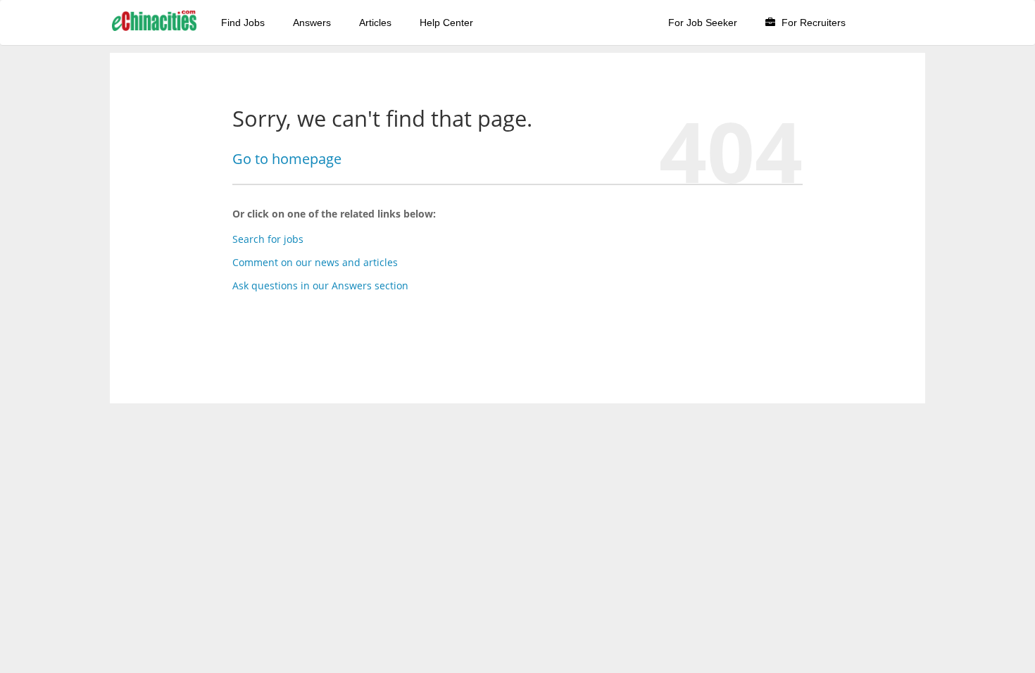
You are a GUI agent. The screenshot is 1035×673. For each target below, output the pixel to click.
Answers (312, 22)
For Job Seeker (702, 22)
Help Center (446, 22)
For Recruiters (812, 22)
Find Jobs (243, 22)
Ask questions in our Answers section (320, 285)
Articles (375, 22)
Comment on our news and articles (315, 262)
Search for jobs (267, 239)
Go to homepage (286, 158)
